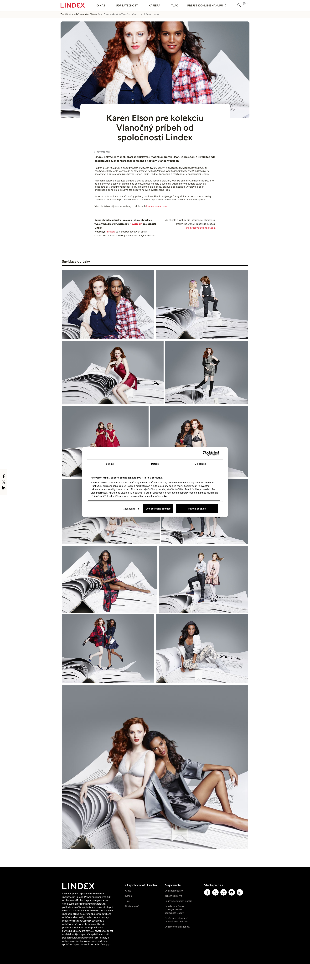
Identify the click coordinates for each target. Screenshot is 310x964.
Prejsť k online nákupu (205, 5)
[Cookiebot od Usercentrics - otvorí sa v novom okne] (205, 453)
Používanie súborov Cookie (178, 901)
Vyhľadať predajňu (174, 890)
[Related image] (108, 304)
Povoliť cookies (197, 508)
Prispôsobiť (129, 508)
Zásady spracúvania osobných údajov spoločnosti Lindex (174, 909)
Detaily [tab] (155, 463)
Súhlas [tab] (110, 463)
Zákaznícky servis (173, 895)
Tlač (174, 5)
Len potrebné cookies (158, 508)
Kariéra (154, 5)
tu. (165, 496)
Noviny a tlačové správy (77, 14)
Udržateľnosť (127, 5)
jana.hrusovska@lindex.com (200, 227)
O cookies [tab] (200, 463)
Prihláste (110, 231)
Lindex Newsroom (156, 206)
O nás (101, 5)
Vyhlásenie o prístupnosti (177, 926)
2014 (93, 14)
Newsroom (135, 223)
